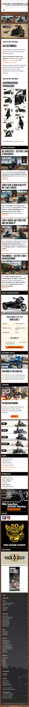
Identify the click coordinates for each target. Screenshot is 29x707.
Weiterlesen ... (6, 179)
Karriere (4, 659)
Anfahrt (4, 662)
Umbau (7, 13)
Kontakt (4, 664)
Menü (8, 10)
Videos (4, 610)
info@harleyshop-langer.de (10, 62)
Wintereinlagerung (7, 646)
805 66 (11, 60)
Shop (4, 660)
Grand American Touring (8, 603)
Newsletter (5, 651)
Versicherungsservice (8, 644)
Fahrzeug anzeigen (14, 347)
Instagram (5, 675)
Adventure (5, 444)
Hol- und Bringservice (8, 647)
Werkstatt (5, 633)
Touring (4, 437)
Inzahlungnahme (6, 642)
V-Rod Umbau (6, 624)
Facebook (5, 673)
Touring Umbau (6, 623)
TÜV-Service (5, 643)
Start (3, 13)
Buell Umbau (6, 626)
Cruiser (4, 430)
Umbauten (5, 608)
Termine (4, 650)
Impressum (5, 666)
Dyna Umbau (6, 620)
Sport (3, 424)
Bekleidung (5, 631)
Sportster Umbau (7, 618)
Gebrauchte (5, 607)
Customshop (6, 616)
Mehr (13, 416)
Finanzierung (6, 640)
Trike (3, 451)
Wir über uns (6, 657)
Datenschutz (5, 667)
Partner (4, 663)
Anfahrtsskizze (6, 469)
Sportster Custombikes (16, 13)
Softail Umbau (6, 621)
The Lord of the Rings (8, 617)
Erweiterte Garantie (7, 649)
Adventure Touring (7, 604)
